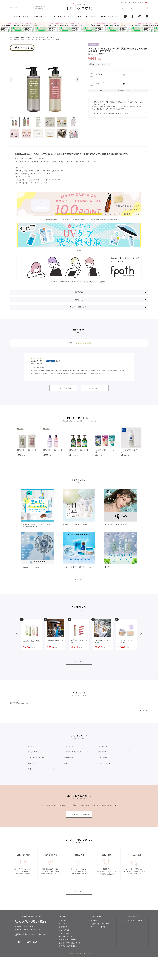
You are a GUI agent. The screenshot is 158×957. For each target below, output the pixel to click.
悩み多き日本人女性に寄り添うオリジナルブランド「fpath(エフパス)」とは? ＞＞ (79, 282)
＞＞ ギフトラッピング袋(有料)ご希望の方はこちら (110, 113)
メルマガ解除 (64, 933)
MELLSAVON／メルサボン (52, 40)
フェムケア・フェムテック (37, 757)
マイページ (63, 920)
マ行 (38, 40)
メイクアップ (68, 746)
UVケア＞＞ (79, 251)
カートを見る (64, 924)
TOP (11, 38)
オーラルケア (68, 757)
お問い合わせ (32, 942)
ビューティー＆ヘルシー (21, 38)
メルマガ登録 (64, 930)
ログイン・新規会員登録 (68, 946)
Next (77, 79)
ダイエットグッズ (104, 763)
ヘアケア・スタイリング (72, 752)
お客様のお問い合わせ (67, 939)
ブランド (33, 40)
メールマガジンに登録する (79, 814)
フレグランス (32, 752)
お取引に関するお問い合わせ (70, 943)
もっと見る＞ (143, 710)
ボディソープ (49, 38)
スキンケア (32, 746)
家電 (65, 763)
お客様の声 (63, 927)
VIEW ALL (79, 579)
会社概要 (94, 920)
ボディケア (40, 38)
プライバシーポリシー (99, 927)
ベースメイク (102, 746)
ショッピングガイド (66, 936)
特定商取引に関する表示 (100, 924)
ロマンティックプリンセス (132, 920)
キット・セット (103, 757)
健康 (29, 769)
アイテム (33, 38)
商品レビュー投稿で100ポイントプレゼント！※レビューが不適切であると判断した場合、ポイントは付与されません (79, 220)
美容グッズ (32, 763)
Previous (11, 79)
